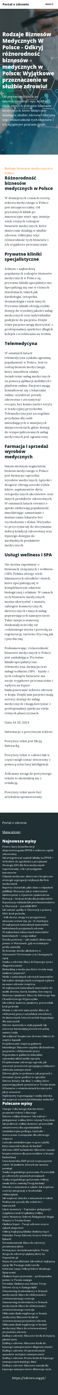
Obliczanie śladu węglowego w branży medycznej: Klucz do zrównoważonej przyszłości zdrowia (24, 1328)
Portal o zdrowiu (15, 4)
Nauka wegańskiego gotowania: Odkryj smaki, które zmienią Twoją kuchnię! (25, 1181)
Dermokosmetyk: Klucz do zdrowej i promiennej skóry (23, 1244)
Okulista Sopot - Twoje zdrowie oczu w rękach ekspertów (25, 1226)
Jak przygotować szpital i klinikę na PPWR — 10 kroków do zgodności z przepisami (28, 859)
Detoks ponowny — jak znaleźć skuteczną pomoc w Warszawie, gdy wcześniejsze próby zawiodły (26, 943)
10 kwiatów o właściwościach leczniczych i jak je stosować (27, 1090)
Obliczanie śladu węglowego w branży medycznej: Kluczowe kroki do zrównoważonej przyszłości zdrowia (24, 1317)
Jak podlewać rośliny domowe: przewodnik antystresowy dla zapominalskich (27, 1125)
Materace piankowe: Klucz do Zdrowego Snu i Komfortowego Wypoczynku (28, 997)
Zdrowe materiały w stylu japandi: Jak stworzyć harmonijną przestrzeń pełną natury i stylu (25, 1028)
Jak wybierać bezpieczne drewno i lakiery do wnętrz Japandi (28, 1038)
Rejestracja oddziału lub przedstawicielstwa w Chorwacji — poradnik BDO (28, 904)
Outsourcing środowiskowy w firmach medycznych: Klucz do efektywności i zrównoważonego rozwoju (24, 1294)
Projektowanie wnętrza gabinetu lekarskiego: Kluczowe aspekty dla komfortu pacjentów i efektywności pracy (28, 1047)
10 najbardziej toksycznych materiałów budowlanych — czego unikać (25, 934)
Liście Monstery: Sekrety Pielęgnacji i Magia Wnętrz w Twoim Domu (28, 1218)
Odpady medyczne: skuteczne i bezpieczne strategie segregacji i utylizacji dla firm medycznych (27, 880)
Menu (48, 4)
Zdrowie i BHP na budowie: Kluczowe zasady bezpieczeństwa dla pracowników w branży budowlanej (28, 1153)
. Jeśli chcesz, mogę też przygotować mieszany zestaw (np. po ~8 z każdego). (25, 919)
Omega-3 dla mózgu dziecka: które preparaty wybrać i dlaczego (23, 1110)
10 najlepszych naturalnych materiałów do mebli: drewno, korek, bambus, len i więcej (27, 989)
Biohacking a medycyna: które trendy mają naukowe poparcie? (27, 971)
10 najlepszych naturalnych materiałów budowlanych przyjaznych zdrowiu (25, 926)
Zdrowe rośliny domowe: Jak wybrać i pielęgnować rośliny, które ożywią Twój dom (28, 1118)
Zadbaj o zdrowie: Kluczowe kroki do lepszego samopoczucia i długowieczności (27, 1345)
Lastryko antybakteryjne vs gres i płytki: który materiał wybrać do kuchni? (25, 1144)
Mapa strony (11, 832)
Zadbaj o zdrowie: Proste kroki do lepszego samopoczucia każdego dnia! (28, 1359)
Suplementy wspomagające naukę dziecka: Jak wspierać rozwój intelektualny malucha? (28, 1097)
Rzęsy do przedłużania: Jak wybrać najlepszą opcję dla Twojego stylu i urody (28, 1263)
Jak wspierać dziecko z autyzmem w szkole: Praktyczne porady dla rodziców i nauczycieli (28, 1202)
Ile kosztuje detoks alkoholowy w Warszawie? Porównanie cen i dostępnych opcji (27, 954)
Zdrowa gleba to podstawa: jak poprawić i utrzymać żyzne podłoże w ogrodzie (27, 1075)
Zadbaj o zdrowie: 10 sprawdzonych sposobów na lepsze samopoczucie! (23, 1352)
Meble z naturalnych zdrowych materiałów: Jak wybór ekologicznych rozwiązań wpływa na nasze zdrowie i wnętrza (28, 980)
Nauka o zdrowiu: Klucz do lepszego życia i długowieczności (27, 963)
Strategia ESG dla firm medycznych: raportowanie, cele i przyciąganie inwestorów (23, 869)
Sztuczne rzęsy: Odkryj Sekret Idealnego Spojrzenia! (26, 1270)
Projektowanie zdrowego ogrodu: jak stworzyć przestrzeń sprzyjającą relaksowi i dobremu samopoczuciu (28, 1066)
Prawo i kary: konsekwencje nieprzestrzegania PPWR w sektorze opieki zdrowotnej (27, 850)
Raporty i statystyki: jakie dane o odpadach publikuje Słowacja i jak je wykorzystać (27, 889)
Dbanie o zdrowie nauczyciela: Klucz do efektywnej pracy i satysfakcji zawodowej (26, 1012)
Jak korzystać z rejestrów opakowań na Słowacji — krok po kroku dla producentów (27, 896)
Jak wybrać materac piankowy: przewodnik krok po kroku (27, 1004)
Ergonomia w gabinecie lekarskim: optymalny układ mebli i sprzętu (22, 1056)
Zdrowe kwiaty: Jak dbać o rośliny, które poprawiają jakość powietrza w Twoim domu (28, 1082)
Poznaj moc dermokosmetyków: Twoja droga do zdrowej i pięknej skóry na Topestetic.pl (25, 1254)
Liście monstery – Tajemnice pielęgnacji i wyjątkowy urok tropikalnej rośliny (26, 1211)
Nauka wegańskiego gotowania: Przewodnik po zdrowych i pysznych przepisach (28, 1174)
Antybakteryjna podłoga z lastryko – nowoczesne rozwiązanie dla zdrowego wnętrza (25, 1135)
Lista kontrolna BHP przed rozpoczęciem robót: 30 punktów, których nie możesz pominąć (27, 1164)
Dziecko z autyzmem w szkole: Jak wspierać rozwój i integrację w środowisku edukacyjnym (28, 1190)
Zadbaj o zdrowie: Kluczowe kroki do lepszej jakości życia (28, 1337)
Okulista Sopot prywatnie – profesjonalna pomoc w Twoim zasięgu (27, 1278)
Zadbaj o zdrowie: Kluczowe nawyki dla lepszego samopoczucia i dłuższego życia (26, 1367)
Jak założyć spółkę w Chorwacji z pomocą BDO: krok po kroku (26, 911)
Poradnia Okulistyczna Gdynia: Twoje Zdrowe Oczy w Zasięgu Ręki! (24, 1285)
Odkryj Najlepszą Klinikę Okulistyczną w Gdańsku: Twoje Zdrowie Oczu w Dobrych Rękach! (27, 1235)
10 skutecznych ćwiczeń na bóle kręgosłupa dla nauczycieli (28, 1019)
